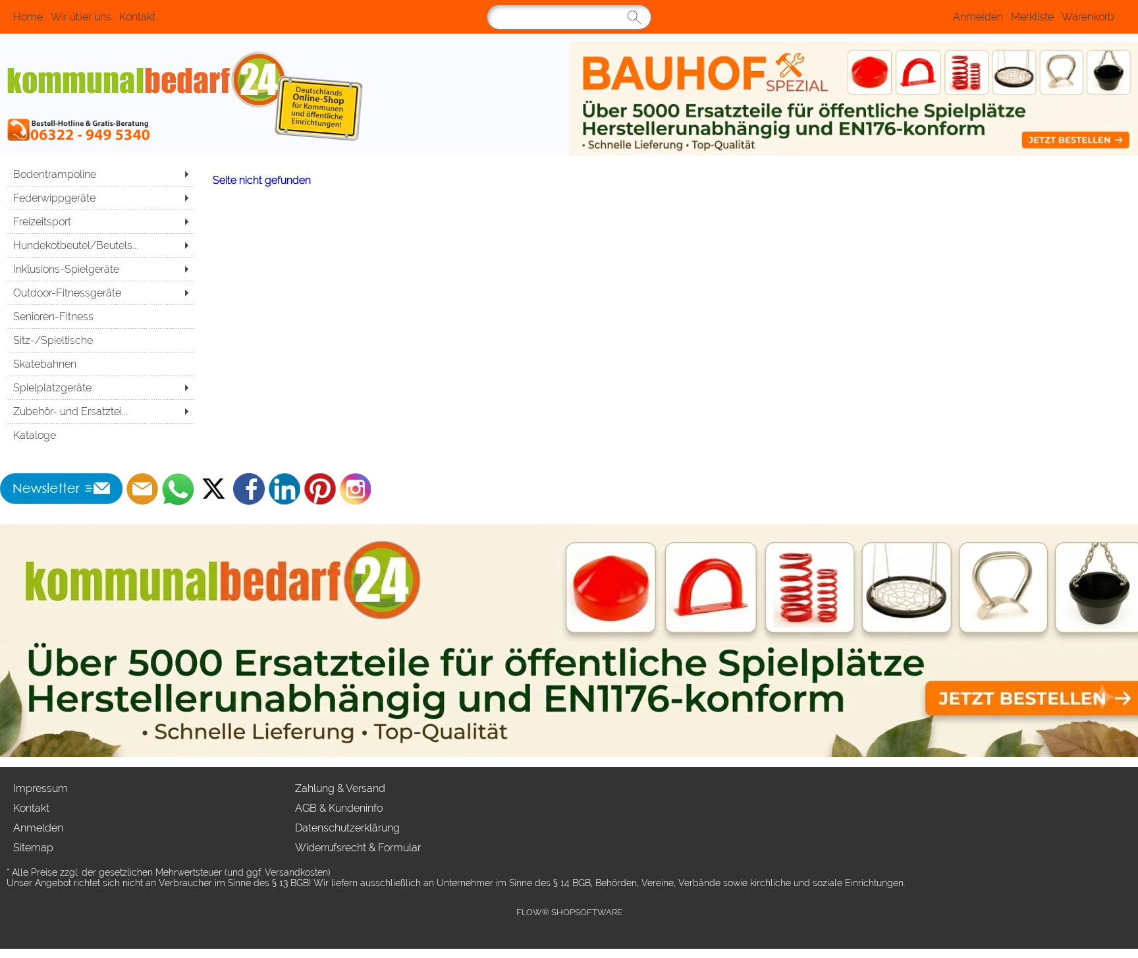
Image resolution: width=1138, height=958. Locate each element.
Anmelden (978, 17)
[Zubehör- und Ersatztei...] (100, 411)
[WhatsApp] (177, 488)
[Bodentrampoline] (100, 174)
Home (28, 17)
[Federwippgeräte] (100, 198)
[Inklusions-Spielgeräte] (100, 269)
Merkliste (1032, 17)
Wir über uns (81, 17)
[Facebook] (248, 488)
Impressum (40, 788)
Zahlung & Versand (340, 788)
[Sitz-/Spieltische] (100, 340)
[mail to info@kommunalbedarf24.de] (142, 488)
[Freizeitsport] (100, 221)
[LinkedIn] (284, 488)
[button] (61, 488)
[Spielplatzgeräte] (100, 387)
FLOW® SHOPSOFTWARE (569, 912)
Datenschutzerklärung (347, 828)
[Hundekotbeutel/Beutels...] (100, 245)
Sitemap (33, 847)
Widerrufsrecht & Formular (358, 847)
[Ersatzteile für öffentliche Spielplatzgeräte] (853, 98)
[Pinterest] (320, 488)
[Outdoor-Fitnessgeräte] (100, 292)
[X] (213, 488)
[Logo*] (284, 98)
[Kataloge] (100, 435)
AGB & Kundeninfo (339, 808)
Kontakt (137, 17)
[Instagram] (355, 488)
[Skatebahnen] (100, 364)
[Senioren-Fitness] (100, 316)
